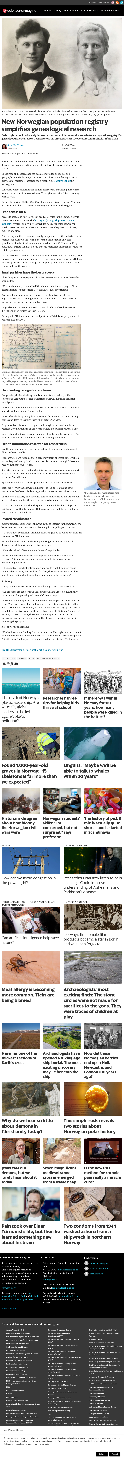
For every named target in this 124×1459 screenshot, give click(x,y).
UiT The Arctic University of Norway (103, 1384)
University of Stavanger (98, 1410)
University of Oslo (96, 1403)
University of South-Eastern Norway (102, 1407)
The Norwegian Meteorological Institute (104, 1362)
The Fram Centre (95, 1339)
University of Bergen (97, 1397)
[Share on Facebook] (4, 664)
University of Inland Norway (100, 1400)
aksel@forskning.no (68, 1270)
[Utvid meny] (3, 19)
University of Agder (96, 1393)
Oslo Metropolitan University (59, 1411)
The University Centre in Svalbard (102, 1380)
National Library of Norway (16, 1374)
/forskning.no (96, 1274)
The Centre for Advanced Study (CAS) (103, 1330)
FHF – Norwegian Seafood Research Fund (22, 1340)
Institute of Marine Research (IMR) (19, 1360)
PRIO (50, 1414)
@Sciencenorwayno (99, 1268)
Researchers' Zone (110, 10)
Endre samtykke (10, 1308)
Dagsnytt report (62, 181)
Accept (115, 1454)
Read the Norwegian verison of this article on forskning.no (32, 650)
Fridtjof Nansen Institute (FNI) (18, 1344)
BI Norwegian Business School (18, 1333)
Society (57, 10)
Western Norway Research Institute (102, 1421)
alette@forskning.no (53, 1279)
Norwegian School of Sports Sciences (62, 1385)
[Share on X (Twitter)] (8, 664)
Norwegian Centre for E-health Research (21, 1413)
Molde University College (16, 1371)
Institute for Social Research (17, 1357)
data (31, 659)
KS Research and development (18, 1367)
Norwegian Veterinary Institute (59, 1398)
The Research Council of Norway (101, 1377)
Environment (71, 10)
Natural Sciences (89, 10)
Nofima (9, 1394)
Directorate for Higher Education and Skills (22, 1337)
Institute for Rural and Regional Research (22, 1354)
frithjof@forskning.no (63, 1288)
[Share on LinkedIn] (12, 664)
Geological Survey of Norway (17, 1347)
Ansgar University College (16, 1330)
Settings (101, 1454)
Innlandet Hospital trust (15, 1350)
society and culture (48, 659)
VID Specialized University (99, 1414)
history (22, 659)
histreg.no (39, 220)
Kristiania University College (17, 1364)
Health (47, 10)
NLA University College (15, 1390)
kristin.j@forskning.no (70, 1296)
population (9, 659)
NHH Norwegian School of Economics (21, 1378)
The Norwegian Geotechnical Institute (103, 1358)
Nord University (12, 1397)
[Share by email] (16, 664)
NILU (8, 1387)
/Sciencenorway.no (99, 1263)
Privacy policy (9, 1288)
